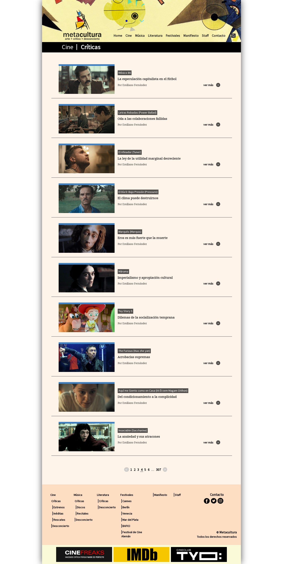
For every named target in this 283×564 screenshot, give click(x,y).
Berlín (125, 507)
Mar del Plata (130, 520)
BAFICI (126, 526)
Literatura (155, 35)
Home (118, 35)
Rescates (59, 520)
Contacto (218, 35)
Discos (81, 507)
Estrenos (59, 507)
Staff (205, 35)
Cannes (127, 501)
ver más (211, 85)
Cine (129, 35)
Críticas (103, 501)
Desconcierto (60, 526)
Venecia (127, 513)
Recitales (82, 513)
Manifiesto (191, 35)
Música (140, 35)
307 (158, 469)
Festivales (173, 35)
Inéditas (58, 513)
